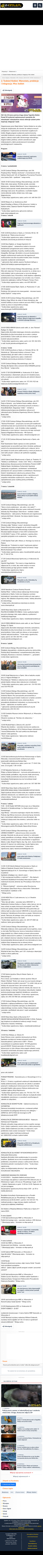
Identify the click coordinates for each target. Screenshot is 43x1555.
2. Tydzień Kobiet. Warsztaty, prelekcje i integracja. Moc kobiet (18, 74)
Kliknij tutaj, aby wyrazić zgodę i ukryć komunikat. (21, 1528)
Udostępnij (8, 90)
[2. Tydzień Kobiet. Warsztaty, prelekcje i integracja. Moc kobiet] (21, 103)
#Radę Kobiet (31, 1492)
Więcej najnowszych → (21, 1476)
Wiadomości (12, 71)
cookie (27, 1524)
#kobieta (5, 1492)
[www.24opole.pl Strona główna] (11, 6)
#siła (12, 1492)
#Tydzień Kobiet (20, 1492)
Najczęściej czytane (10, 1381)
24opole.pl (4, 71)
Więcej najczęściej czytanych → (21, 1472)
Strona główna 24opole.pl (32, 1534)
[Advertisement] (21, 47)
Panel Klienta (32, 1541)
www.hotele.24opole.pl (32, 1536)
